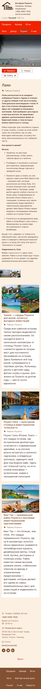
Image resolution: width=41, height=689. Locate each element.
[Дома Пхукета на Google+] (13, 650)
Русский (12, 18)
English (5, 18)
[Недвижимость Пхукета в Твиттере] (8, 650)
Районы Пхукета (12, 91)
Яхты (28, 24)
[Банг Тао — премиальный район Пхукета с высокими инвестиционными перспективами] (20, 499)
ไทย (22, 18)
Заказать (11, 71)
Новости (30, 685)
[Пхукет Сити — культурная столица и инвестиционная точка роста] (20, 406)
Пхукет (23, 31)
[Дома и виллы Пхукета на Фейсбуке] (3, 650)
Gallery (10, 75)
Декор (13, 31)
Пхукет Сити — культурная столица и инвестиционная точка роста (19, 425)
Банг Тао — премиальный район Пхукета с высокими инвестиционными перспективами (19, 519)
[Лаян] (20, 51)
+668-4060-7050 (23, 11)
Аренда (18, 24)
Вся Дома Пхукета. (23, 3)
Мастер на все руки (25, 678)
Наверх (27, 71)
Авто (4, 31)
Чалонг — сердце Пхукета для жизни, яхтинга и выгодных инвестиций (19, 318)
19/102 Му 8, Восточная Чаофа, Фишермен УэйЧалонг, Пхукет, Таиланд (16, 632)
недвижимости (15, 253)
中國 (18, 18)
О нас (34, 31)
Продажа (6, 24)
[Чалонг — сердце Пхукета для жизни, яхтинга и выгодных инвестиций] (20, 299)
